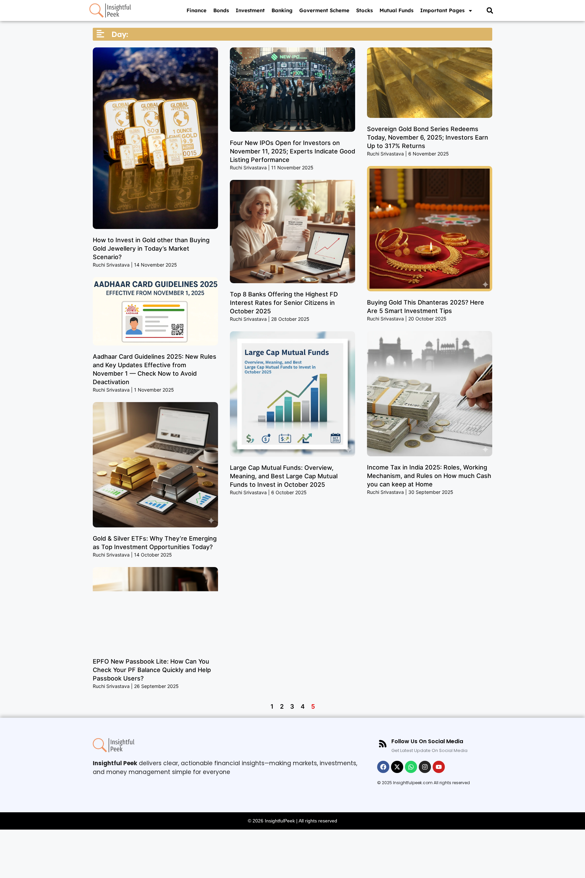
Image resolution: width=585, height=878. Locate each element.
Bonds (221, 10)
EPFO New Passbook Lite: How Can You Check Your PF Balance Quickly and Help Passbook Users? (152, 670)
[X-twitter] (397, 767)
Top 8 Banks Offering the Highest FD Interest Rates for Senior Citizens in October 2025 (284, 303)
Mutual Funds (396, 10)
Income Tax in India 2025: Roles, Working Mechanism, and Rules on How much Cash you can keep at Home (429, 476)
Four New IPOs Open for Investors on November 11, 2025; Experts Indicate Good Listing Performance (292, 151)
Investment (250, 10)
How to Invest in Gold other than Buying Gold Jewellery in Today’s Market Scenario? (151, 248)
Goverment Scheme (324, 10)
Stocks (364, 10)
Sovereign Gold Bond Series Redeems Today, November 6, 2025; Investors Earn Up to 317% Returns (427, 137)
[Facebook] (383, 767)
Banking (282, 10)
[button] (490, 11)
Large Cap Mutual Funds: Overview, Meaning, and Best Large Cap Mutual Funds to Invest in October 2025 (284, 476)
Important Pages (442, 10)
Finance (197, 10)
